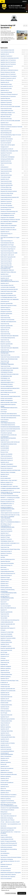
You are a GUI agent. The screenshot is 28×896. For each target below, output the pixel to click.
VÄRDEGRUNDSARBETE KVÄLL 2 (7, 382)
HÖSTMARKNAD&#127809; (6, 376)
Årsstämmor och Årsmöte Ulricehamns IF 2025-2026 (11, 126)
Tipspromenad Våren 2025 (6, 265)
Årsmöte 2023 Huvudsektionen (7, 768)
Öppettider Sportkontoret (6, 161)
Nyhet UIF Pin (3, 788)
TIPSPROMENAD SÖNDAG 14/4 (7, 541)
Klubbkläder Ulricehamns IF (6, 864)
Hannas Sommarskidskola (6, 878)
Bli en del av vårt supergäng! (6, 205)
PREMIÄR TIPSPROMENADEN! (7, 400)
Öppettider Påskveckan (5, 98)
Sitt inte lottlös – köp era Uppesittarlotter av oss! (11, 824)
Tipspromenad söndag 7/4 (6, 551)
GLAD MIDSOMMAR (5, 448)
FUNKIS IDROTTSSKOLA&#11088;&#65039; (9, 335)
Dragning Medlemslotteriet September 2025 (10, 197)
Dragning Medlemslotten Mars (7, 110)
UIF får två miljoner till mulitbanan (7, 809)
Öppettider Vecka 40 (5, 692)
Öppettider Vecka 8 (5, 581)
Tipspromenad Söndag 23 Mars (7, 250)
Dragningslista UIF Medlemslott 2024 (8, 295)
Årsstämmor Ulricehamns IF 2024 (7, 501)
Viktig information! (4, 555)
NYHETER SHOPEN (4, 702)
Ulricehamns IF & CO (5, 450)
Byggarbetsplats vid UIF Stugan (7, 244)
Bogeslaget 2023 (4, 664)
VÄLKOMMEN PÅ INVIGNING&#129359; (9, 444)
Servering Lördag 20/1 (5, 594)
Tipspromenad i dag (5, 315)
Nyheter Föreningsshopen (6, 756)
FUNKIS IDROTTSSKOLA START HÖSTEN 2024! (10, 442)
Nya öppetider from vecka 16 (7, 86)
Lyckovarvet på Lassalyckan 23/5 (7, 499)
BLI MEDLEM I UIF (4, 682)
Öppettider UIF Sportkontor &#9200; (8, 638)
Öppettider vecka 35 (5, 729)
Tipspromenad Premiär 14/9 (6, 199)
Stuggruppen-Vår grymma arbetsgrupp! (9, 466)
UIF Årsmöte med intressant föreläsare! (9, 845)
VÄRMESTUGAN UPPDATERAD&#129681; (9, 359)
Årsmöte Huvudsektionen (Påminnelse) (9, 774)
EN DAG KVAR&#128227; (6, 478)
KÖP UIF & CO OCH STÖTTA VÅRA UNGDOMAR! (10, 106)
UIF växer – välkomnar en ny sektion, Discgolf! (10, 821)
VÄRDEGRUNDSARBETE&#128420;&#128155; (10, 388)
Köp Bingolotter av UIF (5, 155)
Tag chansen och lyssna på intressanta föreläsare (11, 857)
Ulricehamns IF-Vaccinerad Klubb (7, 319)
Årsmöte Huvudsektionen (6, 209)
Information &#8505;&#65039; (7, 386)
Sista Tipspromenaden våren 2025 (8, 227)
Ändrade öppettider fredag (6, 587)
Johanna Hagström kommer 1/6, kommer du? (10, 512)
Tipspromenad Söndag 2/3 (6, 261)
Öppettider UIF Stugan (5, 537)
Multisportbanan (4, 811)
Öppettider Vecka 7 (5, 583)
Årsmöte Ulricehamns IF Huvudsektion (8, 794)
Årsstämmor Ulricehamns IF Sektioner (8, 229)
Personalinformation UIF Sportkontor (8, 96)
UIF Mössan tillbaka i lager (6, 187)
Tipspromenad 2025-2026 (6, 203)
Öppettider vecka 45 (5, 329)
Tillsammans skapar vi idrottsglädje (8, 472)
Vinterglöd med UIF (5, 146)
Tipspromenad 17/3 (5, 569)
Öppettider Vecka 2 (5, 274)
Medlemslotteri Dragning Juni (7, 460)
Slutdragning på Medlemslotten (7, 159)
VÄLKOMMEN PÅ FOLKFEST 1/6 (7, 490)
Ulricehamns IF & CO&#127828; (7, 632)
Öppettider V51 (4, 609)
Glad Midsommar (4, 760)
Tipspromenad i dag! (5, 626)
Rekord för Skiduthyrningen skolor (8, 559)
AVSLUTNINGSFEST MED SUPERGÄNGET (9, 221)
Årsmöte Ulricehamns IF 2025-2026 (8, 72)
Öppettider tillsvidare (5, 599)
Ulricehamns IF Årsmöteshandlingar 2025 (9, 211)
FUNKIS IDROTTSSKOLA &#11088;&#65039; (10, 299)
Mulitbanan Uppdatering (6, 535)
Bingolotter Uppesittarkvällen (7, 185)
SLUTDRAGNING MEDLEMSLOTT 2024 (8, 297)
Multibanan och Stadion (5, 341)
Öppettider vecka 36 (5, 725)
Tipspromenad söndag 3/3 (6, 575)
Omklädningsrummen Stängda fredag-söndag (10, 549)
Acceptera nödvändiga (11, 893)
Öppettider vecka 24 (5, 68)
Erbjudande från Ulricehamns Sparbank (9, 191)
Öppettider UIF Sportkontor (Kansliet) (8, 802)
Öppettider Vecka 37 (5, 716)
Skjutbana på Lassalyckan (6, 700)
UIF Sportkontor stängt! (5, 177)
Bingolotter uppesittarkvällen (6, 612)
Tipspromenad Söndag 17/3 (6, 565)
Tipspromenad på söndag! (6, 84)
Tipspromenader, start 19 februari (7, 819)
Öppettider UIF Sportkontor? (6, 56)
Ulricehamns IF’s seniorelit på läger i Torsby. (10, 680)
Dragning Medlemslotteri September (8, 404)
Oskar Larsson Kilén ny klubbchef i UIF (8, 815)
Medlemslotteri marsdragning (7, 817)
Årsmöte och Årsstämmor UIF (7, 80)
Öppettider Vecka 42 (5, 670)
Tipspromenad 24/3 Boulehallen (7, 563)
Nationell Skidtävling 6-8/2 (6, 132)
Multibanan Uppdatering (6, 668)
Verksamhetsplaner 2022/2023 (7, 839)
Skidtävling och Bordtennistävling (7, 589)
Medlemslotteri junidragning (6, 847)
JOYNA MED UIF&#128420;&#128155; (8, 321)
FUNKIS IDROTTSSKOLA (6, 380)
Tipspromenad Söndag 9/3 (6, 258)
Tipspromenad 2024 (5, 614)
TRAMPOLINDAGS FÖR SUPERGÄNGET (9, 225)
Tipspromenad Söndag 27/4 (6, 233)
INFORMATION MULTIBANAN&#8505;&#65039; (10, 426)
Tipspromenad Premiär (5, 672)
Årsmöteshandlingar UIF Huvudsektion (9, 76)
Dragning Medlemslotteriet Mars (7, 571)
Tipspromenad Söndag (5, 317)
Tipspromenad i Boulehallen (6, 634)
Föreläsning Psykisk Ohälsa (6, 642)
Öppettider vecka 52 (5, 278)
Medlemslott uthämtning (6, 747)
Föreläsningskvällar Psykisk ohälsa (8, 737)
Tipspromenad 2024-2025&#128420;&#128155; (10, 428)
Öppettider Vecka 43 (5, 660)
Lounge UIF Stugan (4, 780)
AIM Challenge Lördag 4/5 (6, 524)
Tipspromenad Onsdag (5, 309)
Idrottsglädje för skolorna (6, 646)
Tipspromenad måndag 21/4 (6, 240)
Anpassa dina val (5, 890)
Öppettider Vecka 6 (5, 585)
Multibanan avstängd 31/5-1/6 (7, 482)
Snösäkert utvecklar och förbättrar (8, 743)
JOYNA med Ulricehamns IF (6, 456)
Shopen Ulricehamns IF (5, 722)
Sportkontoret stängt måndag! (7, 193)
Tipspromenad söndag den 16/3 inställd (9, 252)
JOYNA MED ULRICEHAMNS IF (7, 464)
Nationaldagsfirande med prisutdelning (9, 849)
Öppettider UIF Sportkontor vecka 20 (8, 78)
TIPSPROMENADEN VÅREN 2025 (7, 270)
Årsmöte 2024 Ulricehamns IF (7, 458)
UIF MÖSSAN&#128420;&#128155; (8, 337)
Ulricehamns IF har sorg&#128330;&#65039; (10, 807)
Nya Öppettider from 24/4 (6, 813)
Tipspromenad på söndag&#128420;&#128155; (10, 396)
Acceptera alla (21, 893)
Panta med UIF (4, 601)
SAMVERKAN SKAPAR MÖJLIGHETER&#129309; (10, 470)
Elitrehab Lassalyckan (5, 128)
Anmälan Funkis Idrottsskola (6, 390)
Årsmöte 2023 (3, 764)
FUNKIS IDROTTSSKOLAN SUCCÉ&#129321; (10, 374)
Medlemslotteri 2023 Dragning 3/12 (8, 628)
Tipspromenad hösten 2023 (6, 650)
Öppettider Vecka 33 (5, 739)
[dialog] (14, 888)
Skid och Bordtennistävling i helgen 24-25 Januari (11, 134)
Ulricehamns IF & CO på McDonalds (8, 690)
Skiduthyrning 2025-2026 (6, 136)
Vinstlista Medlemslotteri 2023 (7, 622)
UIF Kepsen (3, 630)
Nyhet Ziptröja (3, 567)
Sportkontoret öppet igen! (6, 749)
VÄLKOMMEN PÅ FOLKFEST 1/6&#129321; (9, 486)
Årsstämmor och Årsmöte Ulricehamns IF (9, 94)
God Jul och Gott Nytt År (6, 605)
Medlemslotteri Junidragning (6, 772)
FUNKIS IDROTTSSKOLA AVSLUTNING (8, 291)
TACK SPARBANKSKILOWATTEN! (7, 215)
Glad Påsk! (3, 557)
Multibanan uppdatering (5, 640)
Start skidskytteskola (5, 853)
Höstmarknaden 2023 (5, 684)
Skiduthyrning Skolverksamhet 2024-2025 (9, 289)
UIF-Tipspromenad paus (6, 870)
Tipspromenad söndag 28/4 (6, 531)
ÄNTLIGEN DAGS (4, 476)
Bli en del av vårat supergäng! (7, 138)
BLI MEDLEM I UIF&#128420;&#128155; (9, 413)
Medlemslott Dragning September (8, 718)
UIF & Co (2, 165)
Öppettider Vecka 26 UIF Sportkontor (8, 62)
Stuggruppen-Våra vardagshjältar (7, 217)
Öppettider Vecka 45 (5, 173)
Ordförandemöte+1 (5, 167)
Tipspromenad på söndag (6, 263)
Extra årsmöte (3, 826)
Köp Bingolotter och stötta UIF (7, 148)
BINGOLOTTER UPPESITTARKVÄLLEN (8, 607)
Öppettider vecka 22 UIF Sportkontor (8, 74)
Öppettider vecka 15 (5, 90)
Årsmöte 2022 (3, 851)
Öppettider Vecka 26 (5, 446)
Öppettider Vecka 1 (5, 603)
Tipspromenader (4, 835)
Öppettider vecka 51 (5, 283)
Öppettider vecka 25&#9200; (6, 454)
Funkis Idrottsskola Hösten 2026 (7, 50)
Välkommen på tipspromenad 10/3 (8, 573)
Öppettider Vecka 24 (5, 770)
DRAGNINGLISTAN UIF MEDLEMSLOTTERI (9, 150)
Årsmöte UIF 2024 (4, 452)
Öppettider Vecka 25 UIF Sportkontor (8, 64)
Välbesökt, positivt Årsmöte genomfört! (9, 843)
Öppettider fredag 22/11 (6, 307)
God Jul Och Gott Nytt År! (6, 142)
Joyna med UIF (4, 409)
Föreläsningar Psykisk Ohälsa (7, 731)
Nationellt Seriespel (5, 741)
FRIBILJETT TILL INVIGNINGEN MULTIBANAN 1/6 (10, 522)
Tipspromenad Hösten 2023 (6, 696)
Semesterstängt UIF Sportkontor (7, 207)
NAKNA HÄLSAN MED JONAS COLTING (9, 402)
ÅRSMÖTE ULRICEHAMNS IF (6, 223)
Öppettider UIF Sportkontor (6, 102)
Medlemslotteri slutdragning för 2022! (8, 828)
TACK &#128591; (4, 618)
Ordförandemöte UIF (5, 301)
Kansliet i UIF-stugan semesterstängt (8, 841)
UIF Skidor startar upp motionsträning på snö (10, 620)
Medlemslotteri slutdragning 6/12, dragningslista (11, 872)
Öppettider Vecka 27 (5, 440)
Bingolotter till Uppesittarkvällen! (7, 830)
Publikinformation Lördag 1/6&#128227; (9, 480)
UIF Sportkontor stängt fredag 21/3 (8, 248)
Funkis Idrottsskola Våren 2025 (7, 285)
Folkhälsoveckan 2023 (5, 686)
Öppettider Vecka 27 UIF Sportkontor (8, 60)
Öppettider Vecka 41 (5, 678)
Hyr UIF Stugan (4, 411)
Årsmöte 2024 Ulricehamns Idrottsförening (9, 495)
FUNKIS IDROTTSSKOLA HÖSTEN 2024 (9, 434)
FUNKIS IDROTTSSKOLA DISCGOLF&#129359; (10, 357)
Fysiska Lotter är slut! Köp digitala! (8, 144)
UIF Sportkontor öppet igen (6, 432)
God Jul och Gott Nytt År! (6, 868)
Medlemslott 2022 (4, 866)
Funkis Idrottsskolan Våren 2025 (7, 242)
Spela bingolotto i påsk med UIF (7, 254)
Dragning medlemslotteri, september (8, 874)
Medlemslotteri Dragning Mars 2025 (8, 256)
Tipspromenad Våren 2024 (6, 579)
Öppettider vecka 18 (5, 82)
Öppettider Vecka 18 (5, 231)
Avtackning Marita (4, 784)
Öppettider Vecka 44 (5, 179)
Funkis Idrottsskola (5, 419)
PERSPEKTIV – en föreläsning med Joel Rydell (10, 497)
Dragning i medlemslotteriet (6, 837)
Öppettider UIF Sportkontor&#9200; (8, 430)
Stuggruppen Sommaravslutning (7, 800)
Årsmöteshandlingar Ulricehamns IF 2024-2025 (10, 219)
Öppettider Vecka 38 (5, 706)
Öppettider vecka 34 (5, 54)
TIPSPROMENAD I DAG (5, 378)
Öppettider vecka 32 (5, 745)
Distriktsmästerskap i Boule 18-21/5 (8, 796)
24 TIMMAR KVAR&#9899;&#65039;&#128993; (10, 488)
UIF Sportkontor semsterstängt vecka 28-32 (10, 58)
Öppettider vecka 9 (4, 122)
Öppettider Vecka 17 (5, 533)
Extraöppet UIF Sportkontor (6, 311)
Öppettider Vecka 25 (5, 766)
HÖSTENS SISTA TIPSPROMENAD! (8, 157)
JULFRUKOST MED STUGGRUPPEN (8, 287)
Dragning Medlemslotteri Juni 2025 (8, 213)
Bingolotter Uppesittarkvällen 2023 (8, 624)
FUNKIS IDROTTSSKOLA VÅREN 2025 (8, 272)
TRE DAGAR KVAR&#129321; (7, 484)
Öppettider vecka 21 (5, 792)
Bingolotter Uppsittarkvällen (6, 313)
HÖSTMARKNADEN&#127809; (7, 370)
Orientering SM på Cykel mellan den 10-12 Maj (10, 514)
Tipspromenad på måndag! (6, 92)
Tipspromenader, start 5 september (8, 876)
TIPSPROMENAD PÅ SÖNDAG (7, 372)
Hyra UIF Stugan (4, 652)
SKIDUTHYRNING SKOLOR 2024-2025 (8, 392)
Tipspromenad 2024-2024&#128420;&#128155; (10, 415)
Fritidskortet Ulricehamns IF (6, 195)
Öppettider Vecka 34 (5, 733)
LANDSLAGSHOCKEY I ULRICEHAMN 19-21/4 (10, 543)
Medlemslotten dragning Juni (7, 66)
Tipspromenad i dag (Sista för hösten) (8, 305)
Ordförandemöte (4, 235)
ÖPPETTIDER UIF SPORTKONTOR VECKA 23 (9, 70)
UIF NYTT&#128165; (5, 708)
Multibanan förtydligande (6, 666)
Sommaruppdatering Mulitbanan (7, 751)
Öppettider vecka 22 (5, 786)
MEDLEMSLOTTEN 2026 (5, 116)
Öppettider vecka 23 (5, 778)
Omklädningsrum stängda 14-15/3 (8, 112)
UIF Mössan (3, 658)
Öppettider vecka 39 (5, 698)
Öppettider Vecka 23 (5, 474)
